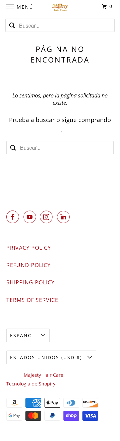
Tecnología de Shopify (30, 383)
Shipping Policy (30, 282)
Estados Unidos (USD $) (47, 357)
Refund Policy (28, 265)
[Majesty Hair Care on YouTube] (31, 217)
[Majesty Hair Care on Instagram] (47, 217)
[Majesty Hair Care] (60, 6)
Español (23, 335)
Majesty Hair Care (43, 375)
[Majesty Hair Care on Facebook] (14, 217)
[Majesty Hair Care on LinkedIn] (64, 217)
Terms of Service (32, 300)
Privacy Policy (28, 247)
